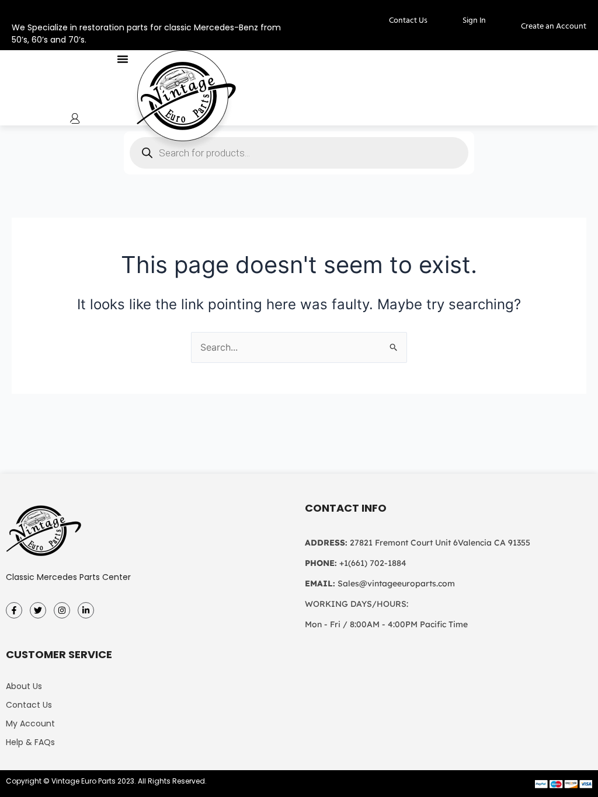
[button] (122, 59)
